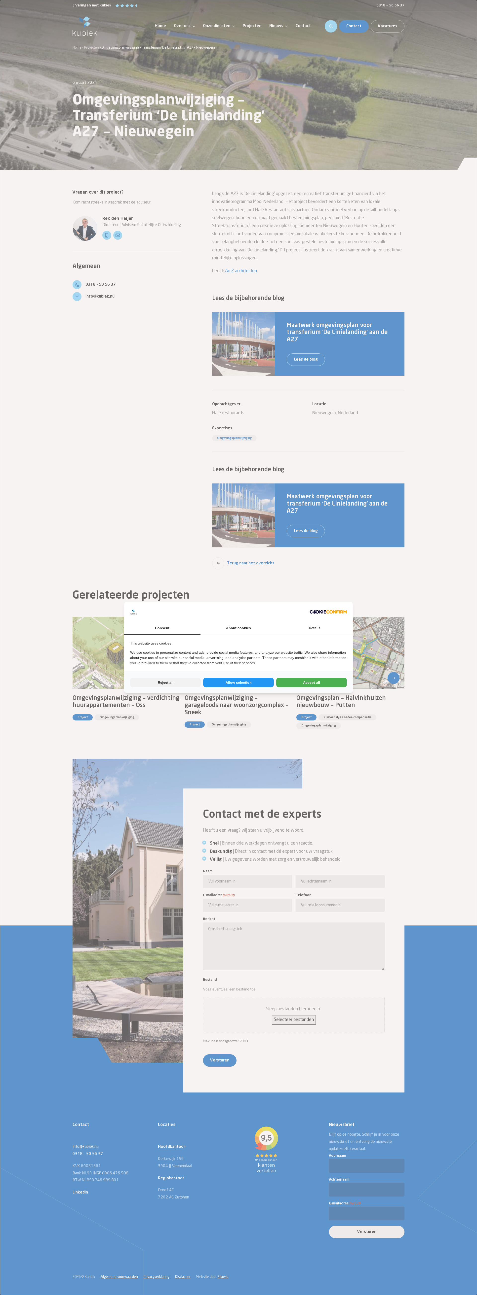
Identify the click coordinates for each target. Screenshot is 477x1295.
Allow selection (239, 682)
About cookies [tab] (238, 628)
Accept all (311, 682)
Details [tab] (314, 628)
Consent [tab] (162, 628)
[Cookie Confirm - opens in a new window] (328, 612)
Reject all (165, 682)
